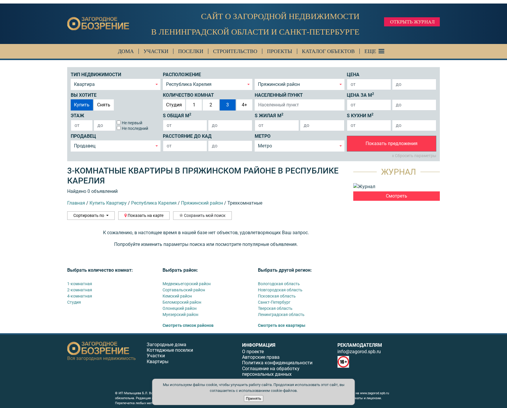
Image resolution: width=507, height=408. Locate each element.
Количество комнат (188, 95)
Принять (253, 398)
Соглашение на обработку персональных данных (271, 371)
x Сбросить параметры (414, 155)
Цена (353, 74)
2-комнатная (79, 290)
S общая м (177, 115)
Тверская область (275, 308)
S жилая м (269, 115)
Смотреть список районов (188, 325)
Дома (126, 51)
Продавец (83, 136)
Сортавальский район (184, 290)
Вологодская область (279, 283)
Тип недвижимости (96, 74)
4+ (244, 105)
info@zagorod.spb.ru (359, 351)
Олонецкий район (180, 308)
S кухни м (360, 115)
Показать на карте (145, 215)
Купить (81, 105)
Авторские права (261, 357)
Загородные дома (166, 344)
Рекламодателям (359, 345)
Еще (370, 51)
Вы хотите (84, 95)
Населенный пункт (279, 95)
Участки (155, 51)
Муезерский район (180, 314)
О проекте (253, 351)
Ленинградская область (281, 314)
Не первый (132, 122)
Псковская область (277, 296)
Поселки (190, 51)
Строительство (235, 51)
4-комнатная (79, 296)
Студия (174, 105)
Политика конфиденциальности (277, 362)
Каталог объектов (328, 51)
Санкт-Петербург (274, 302)
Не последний (135, 128)
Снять (103, 105)
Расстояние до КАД (187, 136)
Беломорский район (182, 302)
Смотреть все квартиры (281, 325)
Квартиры (157, 361)
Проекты (279, 51)
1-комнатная (79, 283)
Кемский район (177, 296)
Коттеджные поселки (170, 350)
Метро (263, 136)
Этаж (77, 115)
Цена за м (360, 95)
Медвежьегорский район (187, 283)
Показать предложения (392, 143)
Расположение (182, 74)
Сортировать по (89, 215)
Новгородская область (280, 290)
